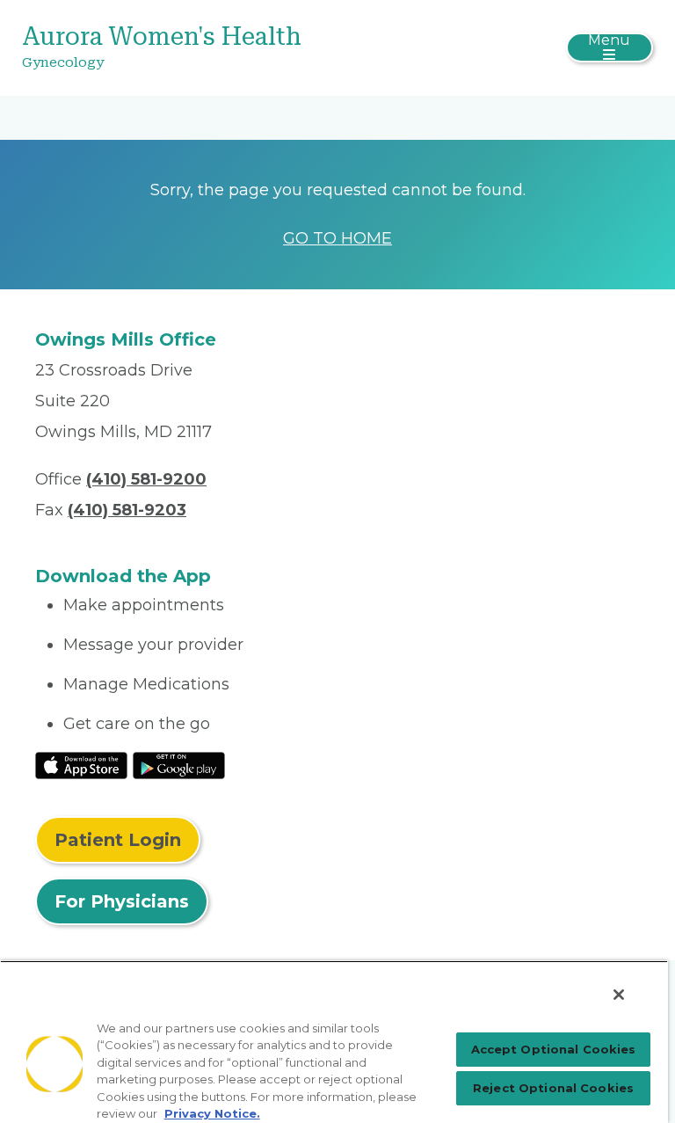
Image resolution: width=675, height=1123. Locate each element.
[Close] (618, 994)
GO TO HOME (337, 238)
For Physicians (121, 901)
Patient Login (117, 839)
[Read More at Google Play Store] (179, 765)
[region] (334, 1041)
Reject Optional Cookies (553, 1088)
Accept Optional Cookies (553, 1049)
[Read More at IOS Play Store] (81, 765)
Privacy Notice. (212, 1113)
